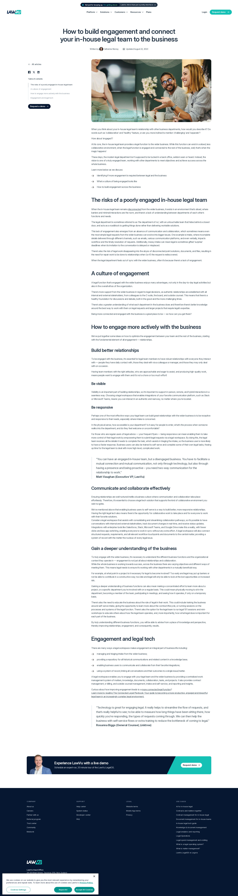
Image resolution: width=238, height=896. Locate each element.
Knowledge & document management (191, 827)
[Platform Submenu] (97, 12)
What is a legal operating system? (190, 844)
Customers (120, 12)
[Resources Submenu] (143, 12)
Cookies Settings (18, 890)
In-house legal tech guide (186, 823)
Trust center (31, 823)
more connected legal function (156, 689)
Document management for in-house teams (193, 819)
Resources (135, 12)
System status (82, 811)
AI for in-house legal (184, 806)
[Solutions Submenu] (111, 12)
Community (31, 827)
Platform (91, 12)
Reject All (63, 890)
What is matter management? (188, 849)
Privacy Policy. (86, 883)
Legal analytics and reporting (188, 832)
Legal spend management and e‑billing (191, 840)
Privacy (129, 815)
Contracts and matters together (189, 811)
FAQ (78, 819)
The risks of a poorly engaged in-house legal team (51, 84)
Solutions (104, 12)
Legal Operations (183, 836)
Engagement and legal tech (42, 98)
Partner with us (33, 815)
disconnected (134, 209)
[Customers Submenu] (127, 12)
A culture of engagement (41, 89)
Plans (148, 12)
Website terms (132, 806)
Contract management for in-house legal (192, 815)
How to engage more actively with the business (50, 93)
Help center (81, 806)
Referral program (34, 819)
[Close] (94, 876)
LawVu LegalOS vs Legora (187, 853)
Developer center (83, 815)
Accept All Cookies (84, 890)
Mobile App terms (133, 811)
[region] (50, 884)
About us (30, 806)
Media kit (30, 832)
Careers (30, 811)
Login (204, 12)
